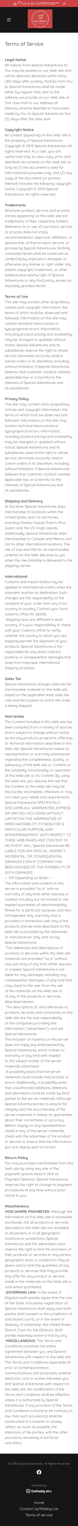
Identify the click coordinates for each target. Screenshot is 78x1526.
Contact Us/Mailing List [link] (39, 1508)
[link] (39, 19)
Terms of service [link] (39, 1515)
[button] (10, 20)
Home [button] (39, 1502)
